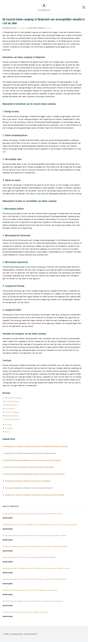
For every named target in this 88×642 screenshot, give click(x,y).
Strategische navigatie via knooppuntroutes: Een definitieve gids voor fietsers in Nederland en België (35, 546)
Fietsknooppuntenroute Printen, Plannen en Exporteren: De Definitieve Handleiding (29, 557)
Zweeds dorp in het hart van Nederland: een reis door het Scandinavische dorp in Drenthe (34, 495)
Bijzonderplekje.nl (12, 415)
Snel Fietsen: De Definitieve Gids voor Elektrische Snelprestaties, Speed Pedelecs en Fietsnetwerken (34, 579)
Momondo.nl (10, 408)
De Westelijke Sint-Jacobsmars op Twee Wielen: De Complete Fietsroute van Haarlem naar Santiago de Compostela (40, 525)
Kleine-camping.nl (12, 412)
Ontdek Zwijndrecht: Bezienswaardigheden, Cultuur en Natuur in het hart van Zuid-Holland (34, 474)
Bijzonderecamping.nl (13, 397)
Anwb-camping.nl (12, 401)
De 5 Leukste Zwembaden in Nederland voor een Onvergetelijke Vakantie (28, 488)
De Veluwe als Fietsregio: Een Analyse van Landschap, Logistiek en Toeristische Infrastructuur (32, 514)
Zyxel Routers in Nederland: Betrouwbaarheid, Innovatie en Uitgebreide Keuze (30, 453)
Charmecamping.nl (12, 419)
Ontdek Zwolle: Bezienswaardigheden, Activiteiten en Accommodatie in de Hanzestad (33, 460)
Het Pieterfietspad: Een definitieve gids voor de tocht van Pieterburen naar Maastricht (30, 590)
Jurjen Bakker (21, 28)
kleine (7, 431)
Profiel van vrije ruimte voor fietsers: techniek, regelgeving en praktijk (25, 612)
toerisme (48, 28)
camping (8, 428)
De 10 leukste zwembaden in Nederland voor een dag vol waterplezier (27, 481)
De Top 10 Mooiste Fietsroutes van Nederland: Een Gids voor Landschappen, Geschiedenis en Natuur (35, 535)
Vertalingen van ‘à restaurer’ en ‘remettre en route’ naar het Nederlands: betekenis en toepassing (36, 446)
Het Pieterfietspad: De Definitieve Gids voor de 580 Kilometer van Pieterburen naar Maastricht (33, 601)
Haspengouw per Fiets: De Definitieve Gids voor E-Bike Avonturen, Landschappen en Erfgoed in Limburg (36, 568)
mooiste (8, 424)
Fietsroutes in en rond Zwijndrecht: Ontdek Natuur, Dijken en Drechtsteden (29, 467)
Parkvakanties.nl (11, 405)
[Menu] (83, 7)
